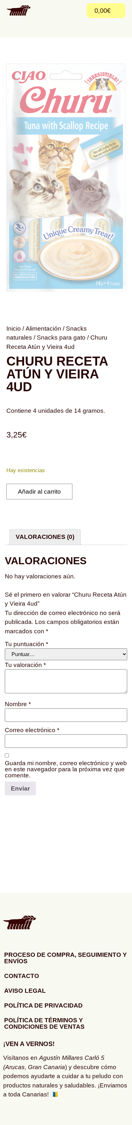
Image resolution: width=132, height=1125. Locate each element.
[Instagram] (11, 1114)
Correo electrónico (32, 730)
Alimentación (43, 328)
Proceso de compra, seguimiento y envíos (65, 958)
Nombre (18, 704)
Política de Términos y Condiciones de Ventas (44, 1023)
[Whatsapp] (29, 1114)
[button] (76, 10)
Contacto (21, 976)
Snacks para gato (61, 337)
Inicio (13, 328)
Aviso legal (25, 990)
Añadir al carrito (39, 491)
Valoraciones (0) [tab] (45, 536)
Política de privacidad (43, 1005)
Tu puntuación (26, 644)
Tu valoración (25, 665)
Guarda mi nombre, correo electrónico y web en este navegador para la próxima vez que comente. (66, 769)
